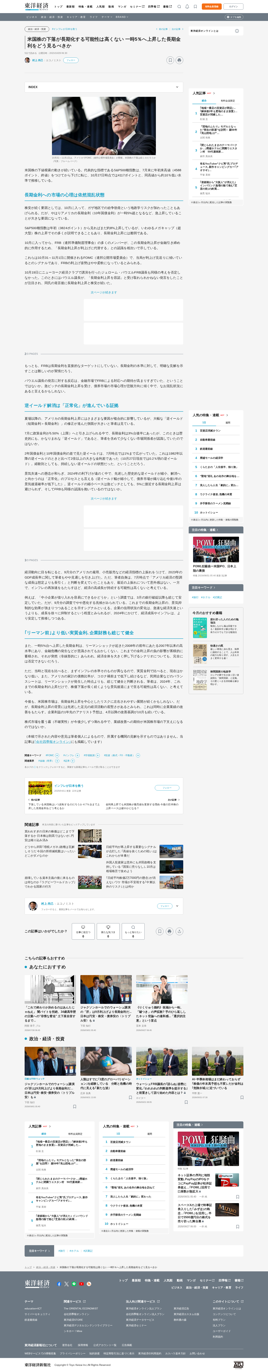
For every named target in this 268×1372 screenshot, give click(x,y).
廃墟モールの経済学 (211, 457)
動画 (111, 6)
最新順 (70, 6)
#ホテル (205, 597)
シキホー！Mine (73, 1331)
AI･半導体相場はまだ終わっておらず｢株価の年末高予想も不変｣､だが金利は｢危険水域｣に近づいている (217, 1084)
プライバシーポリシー (73, 1353)
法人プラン (219, 1325)
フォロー (71, 60)
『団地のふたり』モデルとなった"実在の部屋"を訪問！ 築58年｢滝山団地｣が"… (218, 129)
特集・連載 (86, 6)
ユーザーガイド (222, 1331)
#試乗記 (217, 597)
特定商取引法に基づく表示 (119, 1353)
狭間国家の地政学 (220, 671)
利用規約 (218, 1336)
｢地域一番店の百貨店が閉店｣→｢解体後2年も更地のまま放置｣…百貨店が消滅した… (219, 111)
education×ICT (33, 1308)
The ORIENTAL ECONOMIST (81, 1308)
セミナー (135, 6)
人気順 (100, 6)
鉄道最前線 (206, 448)
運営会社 (67, 1345)
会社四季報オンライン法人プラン (145, 1314)
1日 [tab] (204, 422)
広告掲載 (127, 1345)
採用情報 (83, 1345)
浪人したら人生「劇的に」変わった (220, 485)
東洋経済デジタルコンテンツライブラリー (88, 1325)
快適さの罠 (216, 645)
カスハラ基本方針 (175, 1353)
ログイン (233, 6)
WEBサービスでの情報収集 (40, 1353)
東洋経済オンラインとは (205, 30)
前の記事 (163, 29)
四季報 (152, 6)
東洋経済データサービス (140, 1319)
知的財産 (94, 1353)
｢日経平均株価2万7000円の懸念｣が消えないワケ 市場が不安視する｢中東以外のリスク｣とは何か (131, 882)
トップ (58, 6)
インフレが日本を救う (69, 785)
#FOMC (50, 755)
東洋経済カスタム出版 (186, 1314)
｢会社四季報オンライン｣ (52, 742)
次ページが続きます (104, 292)
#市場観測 (89, 755)
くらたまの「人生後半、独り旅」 (219, 467)
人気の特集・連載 (206, 415)
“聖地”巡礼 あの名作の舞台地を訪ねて (220, 476)
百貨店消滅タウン (210, 430)
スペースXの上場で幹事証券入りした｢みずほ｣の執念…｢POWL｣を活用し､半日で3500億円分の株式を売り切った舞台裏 (195, 1213)
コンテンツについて (224, 1314)
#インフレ (68, 755)
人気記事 (199, 93)
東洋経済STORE (73, 1319)
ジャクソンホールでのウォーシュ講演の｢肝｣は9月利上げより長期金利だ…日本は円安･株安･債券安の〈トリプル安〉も (50, 1090)
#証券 (67, 760)
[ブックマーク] (170, 60)
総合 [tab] (204, 100)
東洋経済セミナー (136, 1325)
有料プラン (219, 1319)
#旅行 (195, 597)
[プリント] (179, 60)
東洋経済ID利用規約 (149, 1353)
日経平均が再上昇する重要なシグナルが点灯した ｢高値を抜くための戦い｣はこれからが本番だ (131, 851)
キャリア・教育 (76, 17)
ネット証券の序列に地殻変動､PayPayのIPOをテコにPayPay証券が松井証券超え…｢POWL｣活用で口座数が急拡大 (195, 1183)
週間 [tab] (228, 422)
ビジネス (31, 17)
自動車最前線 (207, 439)
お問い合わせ (197, 1353)
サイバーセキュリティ (37, 1314)
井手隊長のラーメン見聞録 (215, 503)
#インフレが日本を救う (64, 29)
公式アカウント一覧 (104, 1345)
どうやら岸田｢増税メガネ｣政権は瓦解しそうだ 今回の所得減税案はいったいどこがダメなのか (50, 851)
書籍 (166, 6)
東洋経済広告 (181, 1308)
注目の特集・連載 (203, 529)
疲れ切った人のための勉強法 (224, 621)
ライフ (94, 17)
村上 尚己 (37, 60)
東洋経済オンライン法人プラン (144, 1308)
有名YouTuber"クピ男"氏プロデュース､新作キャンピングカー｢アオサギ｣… (219, 167)
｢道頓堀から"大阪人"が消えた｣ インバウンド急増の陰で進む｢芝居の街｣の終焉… (218, 185)
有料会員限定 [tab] (228, 100)
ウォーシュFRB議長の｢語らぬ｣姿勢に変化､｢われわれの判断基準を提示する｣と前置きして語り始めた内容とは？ (162, 1088)
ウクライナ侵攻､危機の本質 (216, 494)
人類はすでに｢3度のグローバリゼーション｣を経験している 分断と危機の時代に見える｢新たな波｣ (106, 1084)
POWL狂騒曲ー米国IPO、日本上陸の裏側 (214, 568)
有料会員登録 (211, 6)
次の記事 (176, 29)
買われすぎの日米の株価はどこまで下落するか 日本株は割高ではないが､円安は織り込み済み (50, 836)
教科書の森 (180, 1319)
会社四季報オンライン (77, 1314)
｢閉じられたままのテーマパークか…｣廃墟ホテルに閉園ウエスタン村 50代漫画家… (218, 148)
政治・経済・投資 (52, 17)
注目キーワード (202, 587)
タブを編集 (235, 17)
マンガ (122, 6)
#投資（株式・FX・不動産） (119, 755)
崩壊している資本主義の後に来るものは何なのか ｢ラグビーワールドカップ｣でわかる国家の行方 (50, 882)
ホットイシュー (209, 512)
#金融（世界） (46, 760)
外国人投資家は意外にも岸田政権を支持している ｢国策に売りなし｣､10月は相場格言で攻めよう (131, 867)
